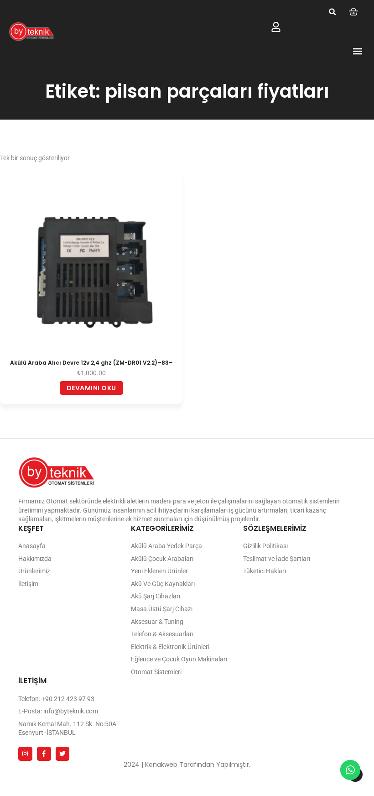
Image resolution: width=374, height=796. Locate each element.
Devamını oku (91, 388)
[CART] (353, 12)
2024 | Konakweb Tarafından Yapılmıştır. (187, 764)
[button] (332, 12)
